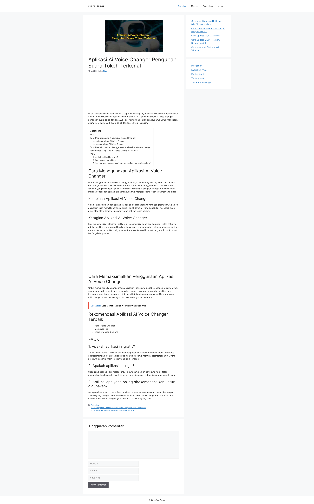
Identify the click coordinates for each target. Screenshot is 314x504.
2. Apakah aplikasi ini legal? (105, 160)
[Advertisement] (133, 94)
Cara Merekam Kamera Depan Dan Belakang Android (112, 410)
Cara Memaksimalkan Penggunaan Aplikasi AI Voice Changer (120, 147)
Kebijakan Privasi (199, 70)
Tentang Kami (198, 78)
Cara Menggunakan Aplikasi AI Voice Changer (113, 138)
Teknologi (182, 6)
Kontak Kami (197, 74)
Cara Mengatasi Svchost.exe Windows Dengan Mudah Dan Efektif (118, 408)
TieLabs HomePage (201, 82)
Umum (220, 6)
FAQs (92, 154)
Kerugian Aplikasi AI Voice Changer (108, 144)
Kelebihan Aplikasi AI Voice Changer (109, 141)
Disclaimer (196, 66)
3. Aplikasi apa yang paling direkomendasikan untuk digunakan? (122, 163)
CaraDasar (96, 6)
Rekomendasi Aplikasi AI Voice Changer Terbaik (114, 150)
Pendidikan (208, 6)
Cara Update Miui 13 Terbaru (205, 35)
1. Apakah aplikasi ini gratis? (105, 157)
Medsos (194, 6)
